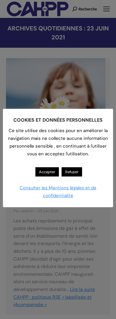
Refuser (72, 171)
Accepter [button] (47, 171)
